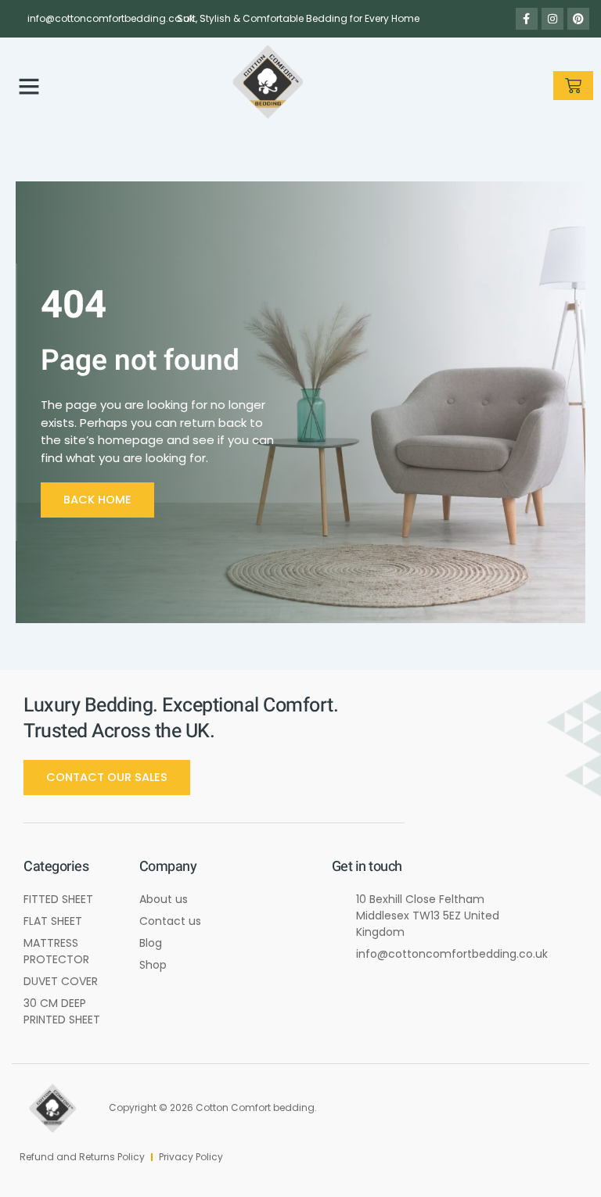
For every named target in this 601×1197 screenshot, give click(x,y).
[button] (29, 86)
